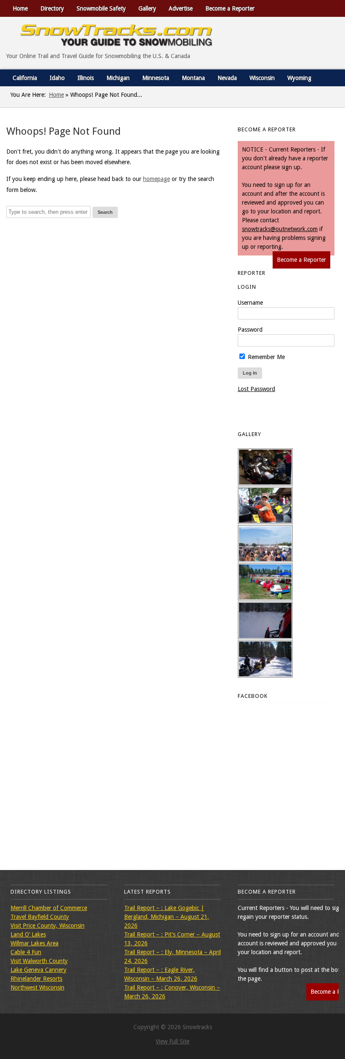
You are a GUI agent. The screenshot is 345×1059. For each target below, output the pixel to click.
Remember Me (265, 357)
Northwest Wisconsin (37, 987)
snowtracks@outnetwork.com (280, 229)
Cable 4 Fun (26, 952)
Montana (193, 78)
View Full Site (172, 1041)
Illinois (85, 78)
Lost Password (256, 389)
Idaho (57, 78)
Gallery (147, 8)
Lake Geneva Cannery (38, 969)
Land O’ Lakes (28, 934)
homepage (156, 179)
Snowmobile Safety (101, 8)
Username (250, 302)
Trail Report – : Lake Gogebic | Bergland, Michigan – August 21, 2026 (166, 917)
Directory (52, 8)
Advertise (181, 8)
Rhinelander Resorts (36, 978)
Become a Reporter (230, 8)
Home (20, 8)
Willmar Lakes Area (34, 943)
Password (250, 329)
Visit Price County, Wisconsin (48, 925)
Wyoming (299, 78)
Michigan (118, 78)
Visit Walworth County (39, 961)
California (25, 78)
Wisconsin (262, 78)
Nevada (227, 78)
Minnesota (155, 78)
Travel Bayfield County (40, 916)
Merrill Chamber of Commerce (49, 908)
